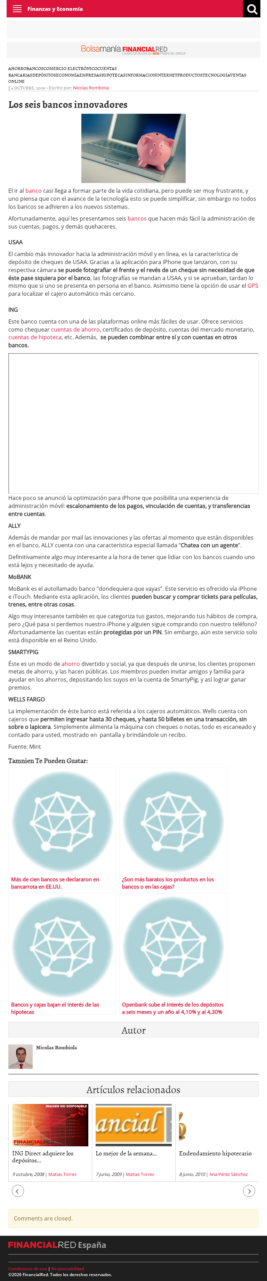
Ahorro (17, 68)
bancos (137, 218)
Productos (190, 74)
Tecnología (216, 74)
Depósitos (44, 74)
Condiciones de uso (27, 1269)
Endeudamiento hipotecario (132, 1153)
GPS (253, 285)
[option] (50, 1143)
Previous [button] (18, 1194)
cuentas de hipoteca (35, 337)
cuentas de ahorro (75, 329)
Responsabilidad (67, 1269)
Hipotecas (114, 74)
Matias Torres (56, 1174)
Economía (67, 74)
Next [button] (249, 1194)
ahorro (71, 664)
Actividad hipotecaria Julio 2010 (213, 1156)
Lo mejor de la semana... (42, 1153)
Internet (166, 74)
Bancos (34, 68)
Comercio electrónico (70, 68)
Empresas (90, 74)
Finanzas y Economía (55, 8)
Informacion (141, 74)
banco (33, 190)
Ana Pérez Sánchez (145, 1174)
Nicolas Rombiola (91, 88)
